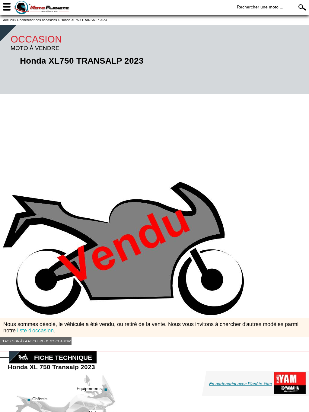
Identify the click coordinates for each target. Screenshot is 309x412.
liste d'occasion (35, 331)
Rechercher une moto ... (260, 7)
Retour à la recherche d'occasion (38, 341)
